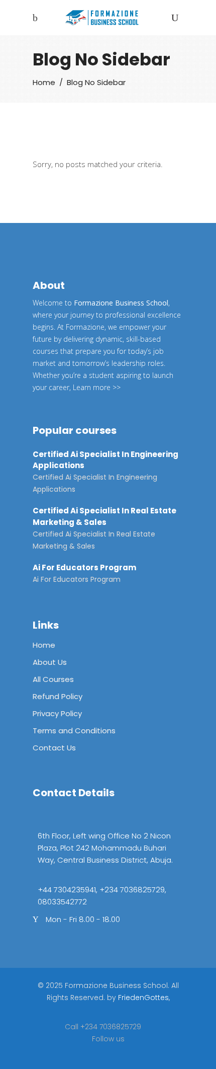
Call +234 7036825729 (103, 1027)
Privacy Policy (57, 713)
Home (44, 82)
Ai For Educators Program (84, 567)
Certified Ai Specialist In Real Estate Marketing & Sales (104, 516)
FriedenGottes (143, 997)
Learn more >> (97, 387)
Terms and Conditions (74, 730)
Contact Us (54, 747)
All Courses (53, 679)
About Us (50, 662)
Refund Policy (57, 696)
